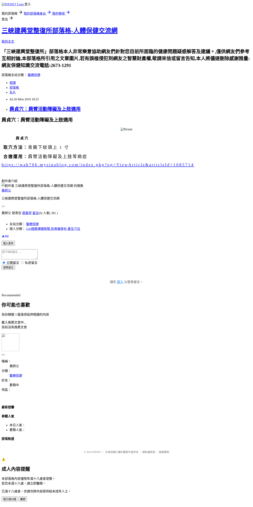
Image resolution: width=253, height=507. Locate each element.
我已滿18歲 (9, 499)
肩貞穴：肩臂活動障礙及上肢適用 (45, 109)
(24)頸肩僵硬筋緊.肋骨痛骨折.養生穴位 (53, 228)
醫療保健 (34, 75)
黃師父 (6, 190)
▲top (5, 235)
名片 (12, 92)
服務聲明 (164, 452)
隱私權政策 (148, 452)
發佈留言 (8, 267)
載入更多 (8, 243)
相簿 (12, 83)
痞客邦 (27, 213)
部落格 (14, 87)
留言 (35, 213)
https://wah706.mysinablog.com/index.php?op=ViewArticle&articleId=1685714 (98, 164)
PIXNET (97, 452)
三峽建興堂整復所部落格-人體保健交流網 (60, 30)
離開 (22, 499)
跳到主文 (8, 41)
